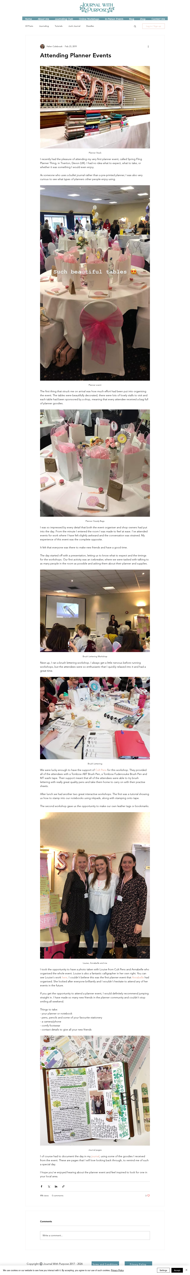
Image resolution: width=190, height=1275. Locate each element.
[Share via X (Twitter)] (48, 1186)
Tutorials (58, 26)
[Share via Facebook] (41, 1186)
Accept (177, 1270)
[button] (135, 26)
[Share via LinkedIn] (56, 1186)
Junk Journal (74, 26)
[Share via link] (63, 1186)
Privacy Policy (117, 1270)
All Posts (29, 26)
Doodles (90, 26)
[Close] (186, 1270)
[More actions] (148, 46)
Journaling (44, 26)
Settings (163, 1270)
